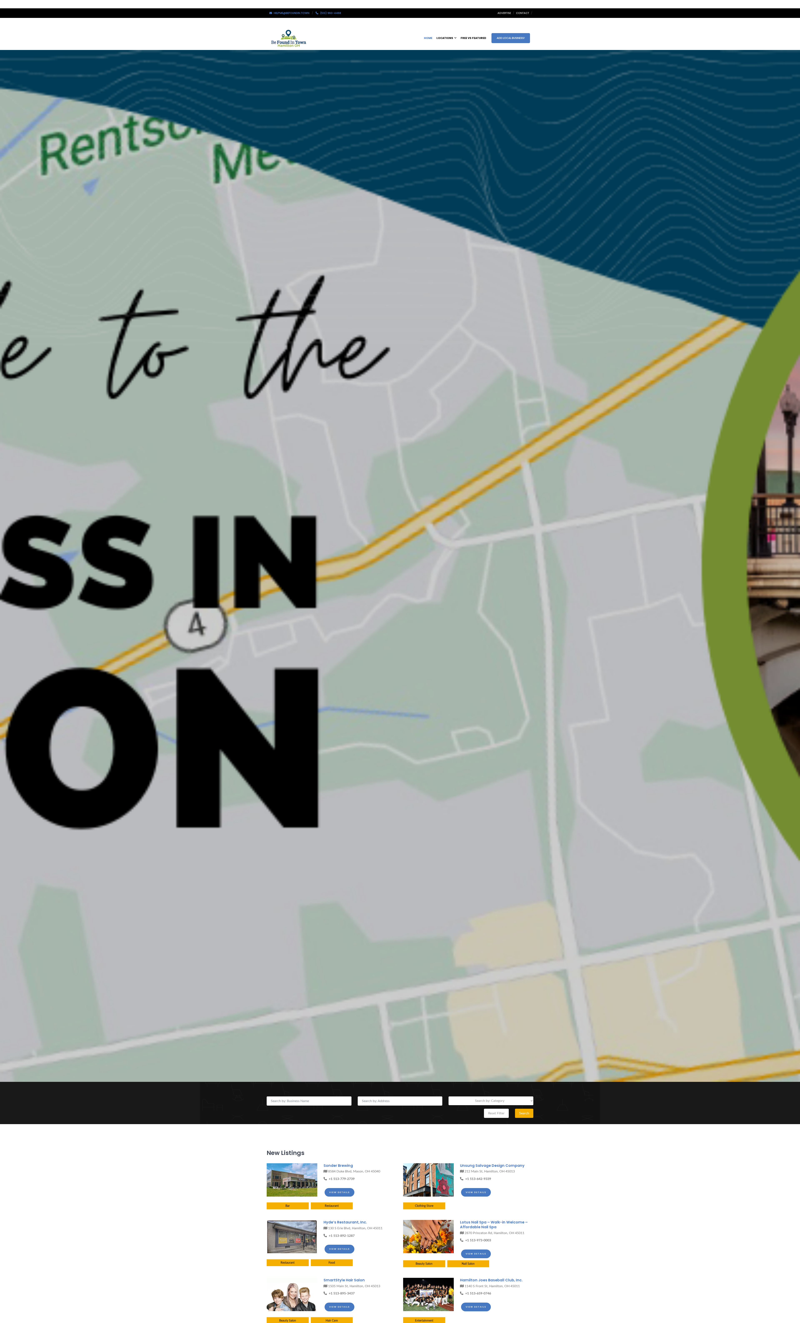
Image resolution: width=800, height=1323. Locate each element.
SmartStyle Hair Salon (344, 1280)
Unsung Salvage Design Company (492, 1165)
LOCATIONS (444, 38)
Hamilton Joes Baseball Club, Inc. (491, 1280)
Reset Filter (496, 1113)
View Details (339, 1192)
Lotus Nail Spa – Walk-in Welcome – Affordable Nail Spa (494, 1224)
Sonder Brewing (338, 1165)
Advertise (504, 13)
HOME (428, 38)
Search (524, 1113)
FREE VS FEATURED (473, 38)
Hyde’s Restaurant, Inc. (345, 1222)
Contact (522, 13)
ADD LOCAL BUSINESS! (511, 38)
